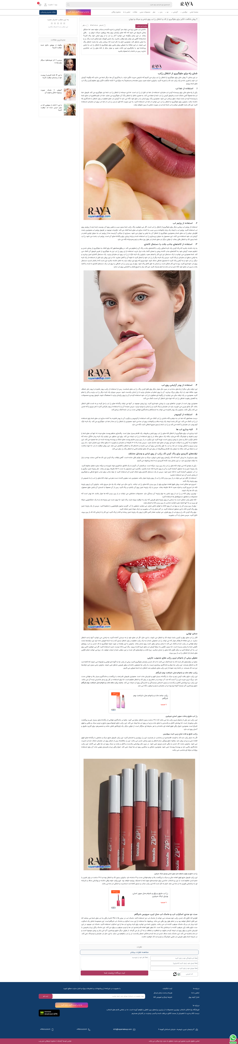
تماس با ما (126, 12)
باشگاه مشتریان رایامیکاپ (48, 12)
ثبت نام (45, 996)
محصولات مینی (145, 12)
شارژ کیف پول (194, 997)
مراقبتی (184, 12)
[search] (68, 4)
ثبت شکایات (167, 988)
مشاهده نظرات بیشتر (139, 952)
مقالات (135, 12)
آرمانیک (59, 1041)
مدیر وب (41, 1041)
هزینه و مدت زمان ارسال (163, 993)
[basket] (40, 5)
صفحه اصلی (194, 12)
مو (167, 12)
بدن (161, 12)
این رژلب (117, 880)
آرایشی (175, 12)
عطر (154, 12)
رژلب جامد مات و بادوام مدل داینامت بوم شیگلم (99, 683)
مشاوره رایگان (116, 12)
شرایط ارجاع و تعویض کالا (162, 997)
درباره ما (196, 988)
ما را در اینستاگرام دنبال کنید (78, 12)
